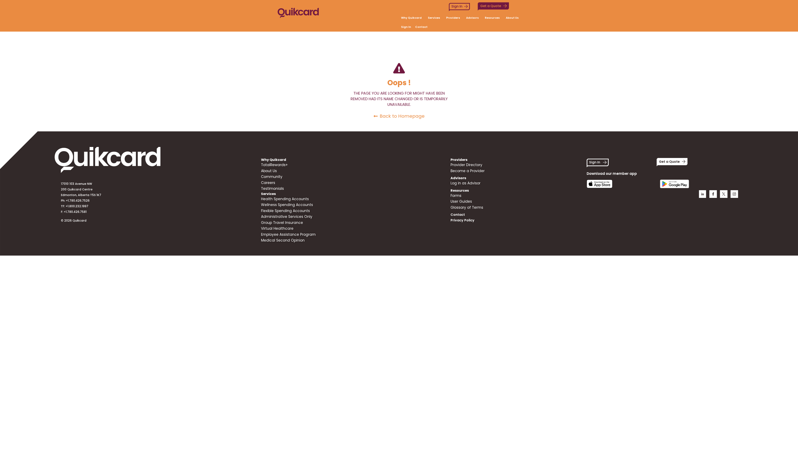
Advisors (472, 18)
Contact (421, 27)
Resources (492, 18)
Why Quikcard (411, 18)
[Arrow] (734, 194)
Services (434, 18)
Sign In (456, 6)
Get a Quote (490, 6)
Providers (453, 18)
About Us (512, 18)
